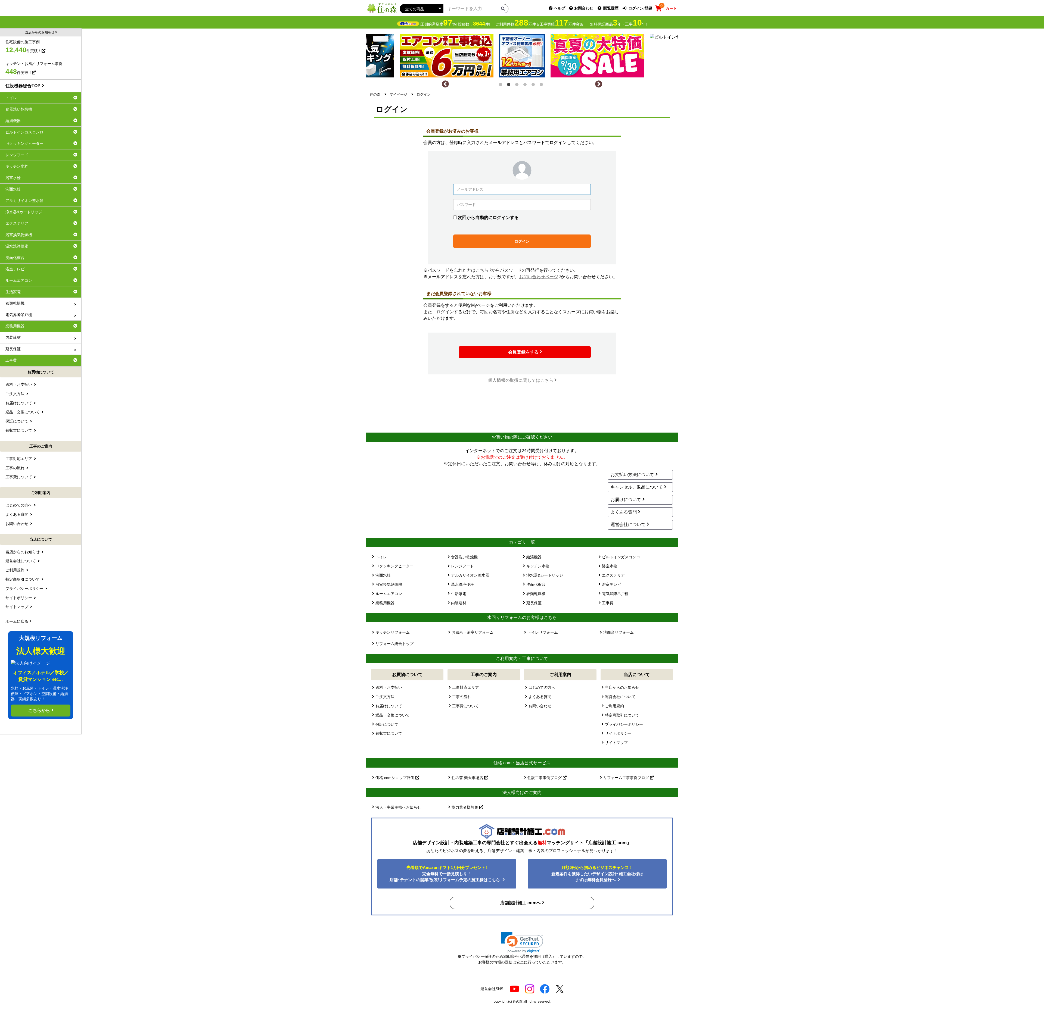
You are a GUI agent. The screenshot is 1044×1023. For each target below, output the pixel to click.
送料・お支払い (388, 687)
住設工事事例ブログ (545, 777)
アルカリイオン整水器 (470, 575)
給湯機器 (534, 557)
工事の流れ (461, 696)
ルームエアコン (388, 594)
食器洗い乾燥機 (464, 557)
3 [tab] (518, 85)
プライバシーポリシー (624, 724)
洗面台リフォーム (618, 632)
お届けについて (626, 499)
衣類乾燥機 (535, 594)
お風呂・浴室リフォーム (472, 632)
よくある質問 (624, 512)
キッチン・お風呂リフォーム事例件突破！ (34, 68)
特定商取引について (622, 715)
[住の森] (382, 7)
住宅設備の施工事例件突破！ (23, 47)
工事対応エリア (465, 687)
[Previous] (445, 84)
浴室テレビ (611, 584)
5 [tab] (534, 85)
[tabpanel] (522, 54)
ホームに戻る (16, 621)
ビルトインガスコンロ (621, 557)
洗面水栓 (383, 575)
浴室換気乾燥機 (388, 584)
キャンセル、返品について (637, 487)
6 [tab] (542, 85)
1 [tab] (501, 85)
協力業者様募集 (465, 807)
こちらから (39, 710)
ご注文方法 (384, 696)
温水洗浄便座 (462, 584)
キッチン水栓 (537, 566)
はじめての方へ (542, 687)
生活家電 (458, 594)
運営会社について (628, 524)
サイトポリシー (618, 733)
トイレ (381, 557)
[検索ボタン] (503, 8)
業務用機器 (384, 603)
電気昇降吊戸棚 (615, 594)
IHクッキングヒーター (394, 566)
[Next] (599, 84)
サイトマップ (616, 742)
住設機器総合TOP (23, 85)
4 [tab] (526, 85)
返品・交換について (392, 715)
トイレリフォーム (542, 632)
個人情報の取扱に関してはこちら (520, 380)
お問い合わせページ (538, 276)
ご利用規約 (614, 706)
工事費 (607, 603)
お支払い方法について (632, 474)
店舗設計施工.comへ (520, 902)
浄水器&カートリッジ (544, 575)
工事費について (465, 706)
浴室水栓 (609, 566)
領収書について (388, 733)
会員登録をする (523, 352)
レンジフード (462, 566)
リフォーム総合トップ (394, 644)
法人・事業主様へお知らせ (398, 807)
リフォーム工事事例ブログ (626, 777)
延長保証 (534, 603)
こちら (482, 270)
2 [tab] (509, 85)
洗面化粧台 (535, 584)
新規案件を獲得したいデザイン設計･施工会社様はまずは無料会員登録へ (597, 873)
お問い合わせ (540, 706)
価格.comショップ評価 (395, 777)
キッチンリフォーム (392, 632)
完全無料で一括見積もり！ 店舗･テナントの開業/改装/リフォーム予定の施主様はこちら (445, 873)
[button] (522, 943)
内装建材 (458, 603)
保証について (386, 724)
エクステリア (613, 575)
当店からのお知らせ (622, 687)
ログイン (522, 241)
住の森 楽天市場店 (468, 777)
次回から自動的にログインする (488, 217)
